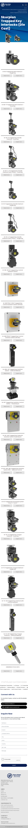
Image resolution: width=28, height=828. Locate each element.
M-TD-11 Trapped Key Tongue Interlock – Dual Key (12, 535)
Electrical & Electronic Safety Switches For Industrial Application (14, 9)
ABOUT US (3, 792)
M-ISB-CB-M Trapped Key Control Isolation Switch (13, 270)
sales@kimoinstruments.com (21, 1)
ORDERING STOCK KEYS (12, 667)
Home (25, 8)
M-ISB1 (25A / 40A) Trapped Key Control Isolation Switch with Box (13, 303)
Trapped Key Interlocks (22, 11)
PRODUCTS (3, 794)
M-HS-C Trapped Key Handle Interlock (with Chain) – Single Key (12, 237)
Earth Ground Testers (13, 689)
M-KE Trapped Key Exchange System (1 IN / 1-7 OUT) (13, 502)
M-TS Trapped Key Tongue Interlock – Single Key (12, 568)
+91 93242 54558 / (8, 1)
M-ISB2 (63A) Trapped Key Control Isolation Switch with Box (12, 337)
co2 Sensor (12, 685)
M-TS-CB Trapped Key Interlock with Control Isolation (13, 601)
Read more (6, 75)
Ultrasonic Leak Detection (7, 807)
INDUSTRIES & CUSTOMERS (7, 798)
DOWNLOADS (4, 796)
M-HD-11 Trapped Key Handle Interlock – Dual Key (12, 138)
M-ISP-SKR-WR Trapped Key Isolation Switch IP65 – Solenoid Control (12, 469)
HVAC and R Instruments (7, 805)
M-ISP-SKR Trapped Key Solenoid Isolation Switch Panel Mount (13, 436)
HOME (2, 791)
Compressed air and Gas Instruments (10, 808)
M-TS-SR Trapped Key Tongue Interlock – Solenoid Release (13, 634)
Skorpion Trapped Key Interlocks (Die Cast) (18, 12)
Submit (14, 765)
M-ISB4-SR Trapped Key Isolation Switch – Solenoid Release (13, 370)
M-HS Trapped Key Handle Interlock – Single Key (12, 204)
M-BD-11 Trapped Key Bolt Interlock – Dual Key (13, 105)
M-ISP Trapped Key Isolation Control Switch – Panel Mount (13, 403)
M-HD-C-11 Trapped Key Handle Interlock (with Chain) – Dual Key (13, 171)
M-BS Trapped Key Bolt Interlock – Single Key (13, 72)
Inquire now (19, 75)
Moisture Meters (16, 687)
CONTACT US (4, 799)
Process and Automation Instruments (10, 810)
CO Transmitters (21, 685)
